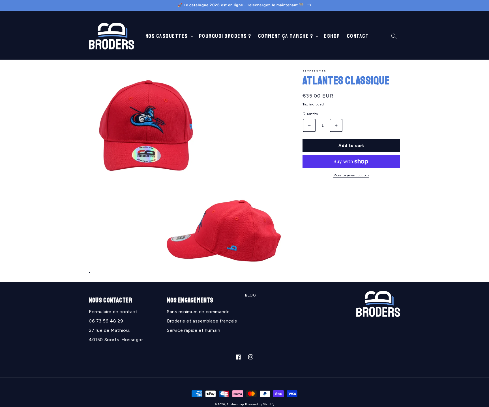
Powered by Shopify (259, 404)
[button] (169, 36)
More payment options (351, 175)
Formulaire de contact (113, 311)
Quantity (310, 114)
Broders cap (235, 404)
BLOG (250, 295)
